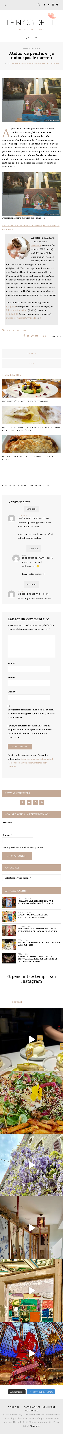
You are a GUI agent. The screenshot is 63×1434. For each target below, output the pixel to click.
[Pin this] (37, 336)
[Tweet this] (28, 336)
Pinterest (21, 317)
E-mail (7, 834)
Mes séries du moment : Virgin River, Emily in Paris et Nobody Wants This (37, 929)
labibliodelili (12, 314)
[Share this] (23, 336)
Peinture (21, 330)
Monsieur (36, 245)
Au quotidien (13, 63)
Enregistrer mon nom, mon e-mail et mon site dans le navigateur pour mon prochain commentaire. (31, 713)
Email (11, 677)
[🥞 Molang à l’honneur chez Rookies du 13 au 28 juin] (31, 1039)
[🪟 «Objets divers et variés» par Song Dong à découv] (31, 1290)
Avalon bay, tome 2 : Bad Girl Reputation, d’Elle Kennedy (33, 916)
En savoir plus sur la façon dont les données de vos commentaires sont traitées (30, 763)
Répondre (31, 509)
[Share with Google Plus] (32, 336)
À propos (13, 1407)
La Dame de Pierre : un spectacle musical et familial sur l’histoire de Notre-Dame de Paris (37, 958)
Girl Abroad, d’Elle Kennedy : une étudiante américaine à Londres (35, 902)
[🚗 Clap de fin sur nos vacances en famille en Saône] (31, 1165)
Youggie (22, 515)
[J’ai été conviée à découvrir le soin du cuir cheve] (31, 1227)
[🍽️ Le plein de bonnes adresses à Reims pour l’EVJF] (31, 1102)
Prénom (7, 822)
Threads (31, 317)
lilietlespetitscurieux (16, 310)
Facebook (11, 317)
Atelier (11, 330)
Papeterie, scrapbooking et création (40, 63)
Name (11, 663)
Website (12, 691)
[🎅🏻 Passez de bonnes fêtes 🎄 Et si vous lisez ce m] (31, 1353)
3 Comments (54, 336)
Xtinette (22, 591)
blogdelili (11, 306)
